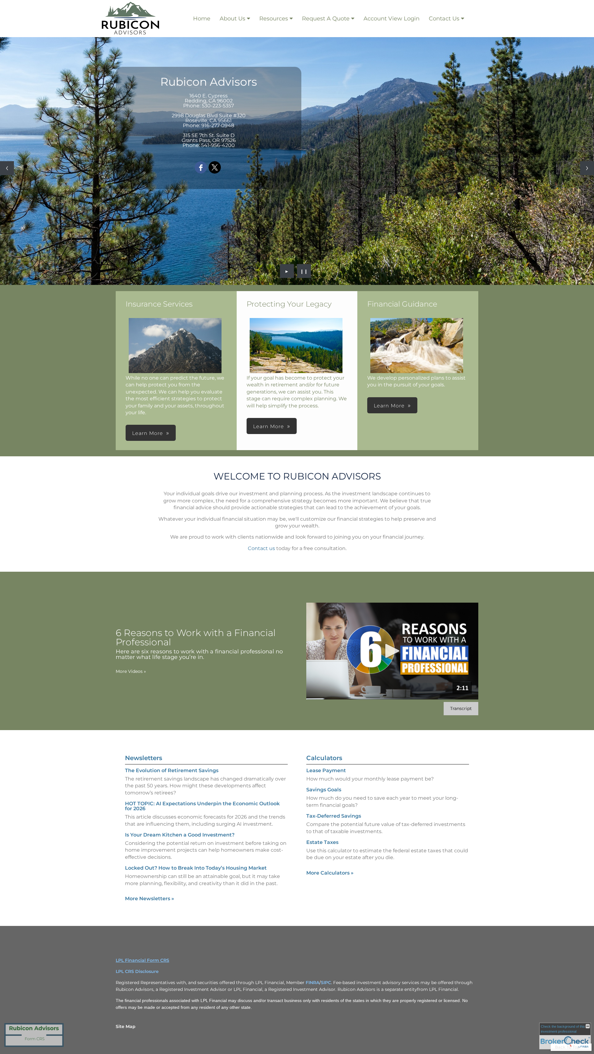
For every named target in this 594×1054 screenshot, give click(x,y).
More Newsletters (149, 898)
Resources (273, 18)
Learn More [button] (147, 433)
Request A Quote (326, 18)
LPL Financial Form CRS (142, 960)
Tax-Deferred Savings (333, 816)
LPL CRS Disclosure (137, 971)
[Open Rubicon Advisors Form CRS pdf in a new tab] (34, 1047)
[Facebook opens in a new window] (201, 167)
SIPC (326, 982)
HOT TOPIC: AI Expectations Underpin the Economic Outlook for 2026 (202, 806)
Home (201, 18)
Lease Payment (326, 770)
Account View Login (392, 18)
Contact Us (444, 18)
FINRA (312, 982)
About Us (232, 18)
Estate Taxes (322, 842)
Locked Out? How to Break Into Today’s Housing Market (196, 868)
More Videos (131, 671)
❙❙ (304, 271)
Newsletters (143, 758)
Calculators (324, 758)
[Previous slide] (7, 168)
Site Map (126, 1026)
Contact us (261, 548)
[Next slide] (587, 168)
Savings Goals (323, 790)
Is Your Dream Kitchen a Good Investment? (180, 835)
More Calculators (330, 873)
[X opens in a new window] (215, 167)
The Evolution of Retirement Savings (171, 770)
